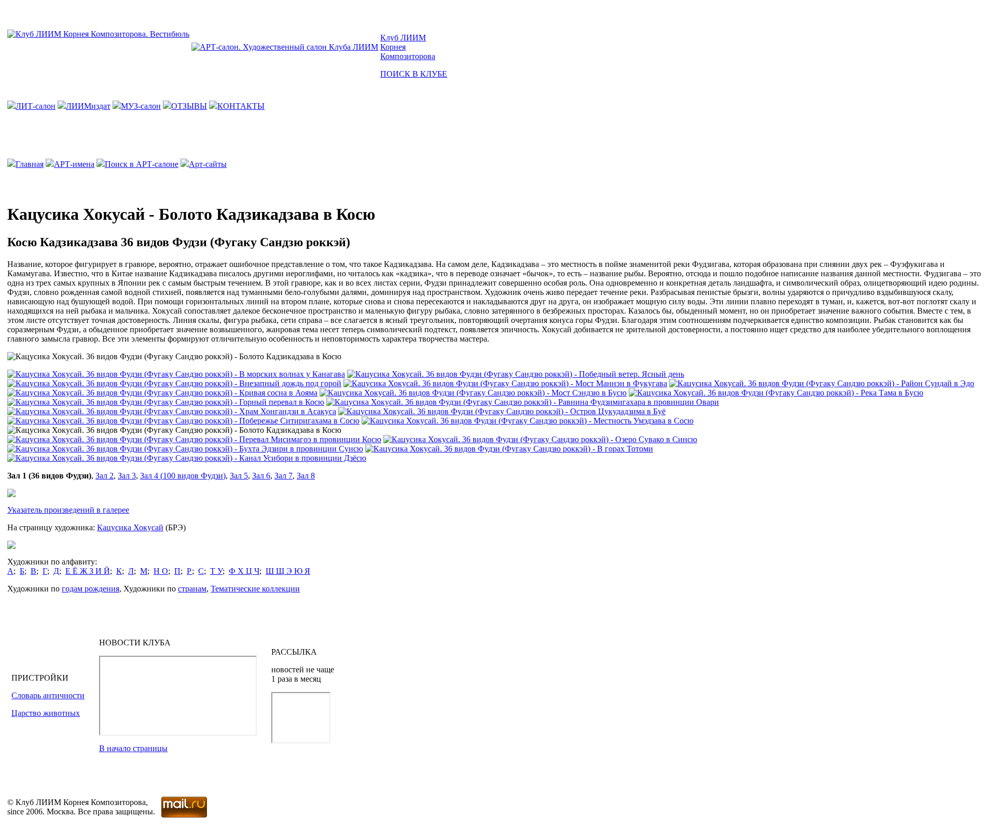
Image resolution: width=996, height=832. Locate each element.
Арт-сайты (208, 164)
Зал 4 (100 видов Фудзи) (183, 475)
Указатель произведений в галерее (68, 509)
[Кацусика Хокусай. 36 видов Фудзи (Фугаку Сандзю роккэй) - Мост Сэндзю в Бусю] (473, 392)
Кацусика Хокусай (130, 527)
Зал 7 (283, 475)
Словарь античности (48, 695)
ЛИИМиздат (88, 106)
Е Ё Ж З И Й (87, 571)
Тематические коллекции (255, 588)
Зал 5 (239, 475)
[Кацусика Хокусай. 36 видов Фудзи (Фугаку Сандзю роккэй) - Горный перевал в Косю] (165, 402)
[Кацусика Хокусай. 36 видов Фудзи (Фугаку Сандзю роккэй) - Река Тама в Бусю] (776, 392)
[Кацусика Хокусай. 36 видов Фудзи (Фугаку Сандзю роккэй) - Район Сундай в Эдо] (821, 383)
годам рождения (90, 588)
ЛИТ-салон (36, 106)
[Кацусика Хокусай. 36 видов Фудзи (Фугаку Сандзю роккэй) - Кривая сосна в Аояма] (162, 392)
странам (192, 588)
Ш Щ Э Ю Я (288, 571)
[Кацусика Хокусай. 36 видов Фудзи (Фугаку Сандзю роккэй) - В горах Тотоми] (509, 448)
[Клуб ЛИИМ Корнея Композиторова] (98, 34)
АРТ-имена (74, 164)
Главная (30, 164)
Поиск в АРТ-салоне (141, 164)
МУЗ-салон (141, 106)
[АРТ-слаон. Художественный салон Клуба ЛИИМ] (284, 47)
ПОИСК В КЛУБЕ (413, 73)
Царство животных (45, 713)
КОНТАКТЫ (241, 106)
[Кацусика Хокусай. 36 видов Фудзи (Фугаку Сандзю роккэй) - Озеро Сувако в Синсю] (540, 439)
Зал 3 (127, 475)
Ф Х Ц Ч (244, 571)
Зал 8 (306, 475)
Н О (161, 571)
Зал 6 (261, 475)
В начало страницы (133, 748)
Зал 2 (104, 475)
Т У (216, 571)
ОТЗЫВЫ (189, 106)
